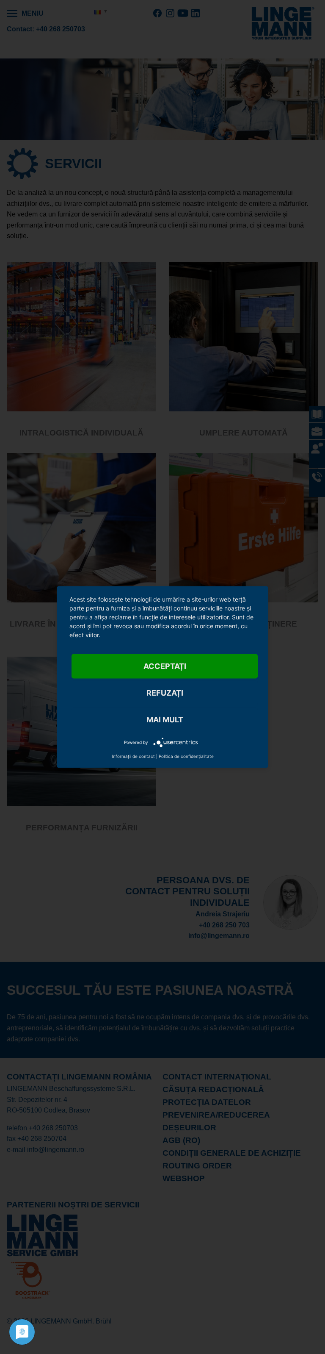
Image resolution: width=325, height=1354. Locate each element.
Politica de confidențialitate (186, 756)
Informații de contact (133, 756)
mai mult (164, 719)
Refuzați (164, 692)
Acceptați (164, 666)
